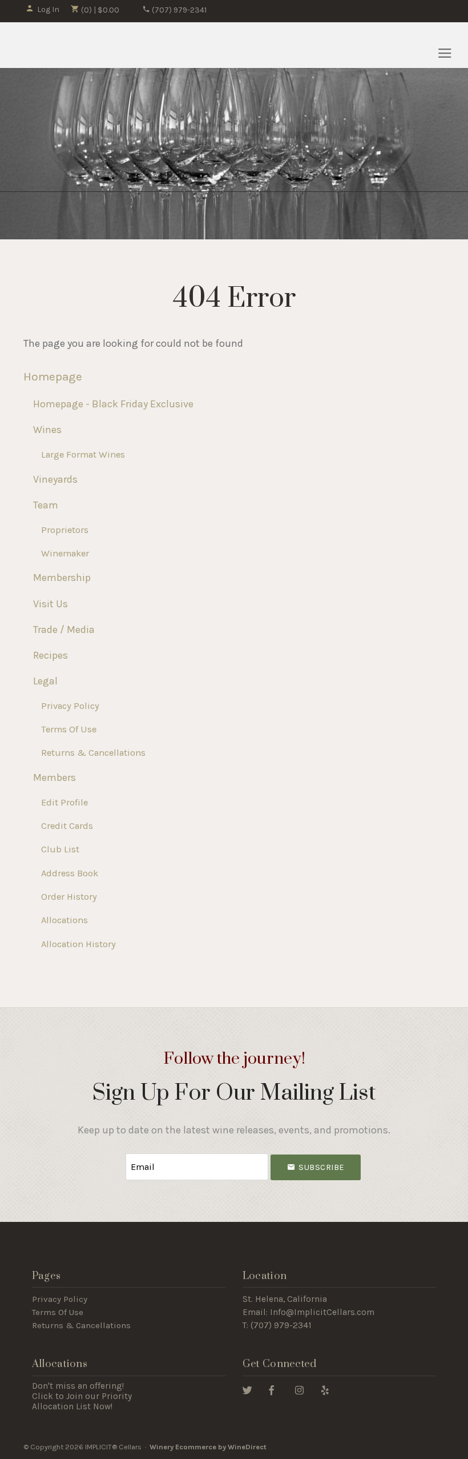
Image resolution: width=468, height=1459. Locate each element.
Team (45, 505)
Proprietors (64, 529)
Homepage (52, 376)
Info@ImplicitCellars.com (322, 1312)
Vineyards (55, 479)
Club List (60, 849)
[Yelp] (325, 1389)
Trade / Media (64, 629)
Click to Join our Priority (82, 1396)
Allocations (64, 920)
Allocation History (78, 944)
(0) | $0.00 (99, 10)
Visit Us (50, 604)
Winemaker (65, 553)
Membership (62, 577)
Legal (45, 681)
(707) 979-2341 (178, 10)
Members (54, 777)
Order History (69, 896)
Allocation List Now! (72, 1406)
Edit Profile (64, 802)
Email (115, 1155)
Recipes (50, 655)
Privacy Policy (70, 705)
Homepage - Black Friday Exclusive (113, 404)
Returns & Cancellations (93, 752)
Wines (47, 429)
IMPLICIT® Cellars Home (77, 45)
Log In (48, 9)
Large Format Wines (83, 454)
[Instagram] (299, 1389)
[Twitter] (247, 1389)
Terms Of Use (68, 729)
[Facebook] (271, 1389)
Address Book (69, 873)
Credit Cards (67, 825)
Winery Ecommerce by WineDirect (208, 1446)
